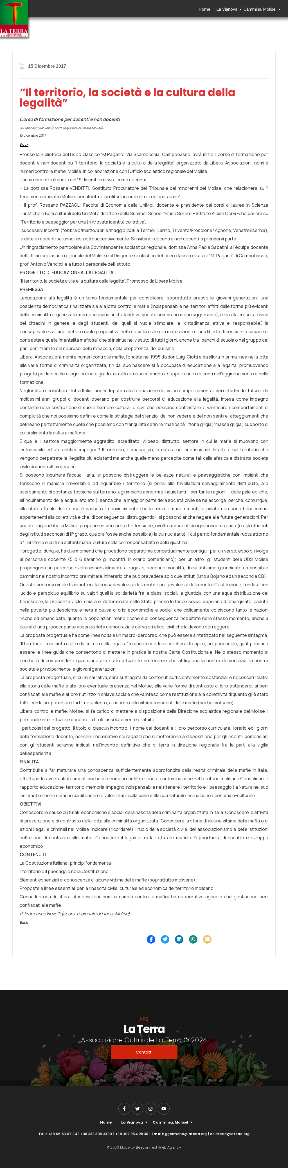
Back (24, 144)
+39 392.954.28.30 (131, 1133)
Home (204, 9)
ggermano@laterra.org (186, 1133)
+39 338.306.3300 (96, 1133)
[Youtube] (164, 1109)
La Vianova (227, 9)
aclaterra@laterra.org (229, 1133)
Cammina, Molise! (260, 9)
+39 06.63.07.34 (62, 1133)
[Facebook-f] (124, 1109)
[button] (151, 939)
